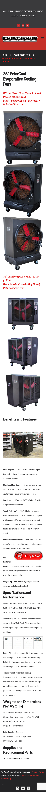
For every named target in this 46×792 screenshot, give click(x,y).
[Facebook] (18, 25)
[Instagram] (23, 25)
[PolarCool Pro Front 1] (23, 137)
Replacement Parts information (17, 758)
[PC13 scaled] (23, 392)
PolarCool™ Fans (22, 55)
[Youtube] (27, 25)
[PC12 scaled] (23, 353)
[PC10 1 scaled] (23, 314)
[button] (42, 39)
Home (4, 55)
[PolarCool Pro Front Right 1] (23, 190)
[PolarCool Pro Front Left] (23, 243)
